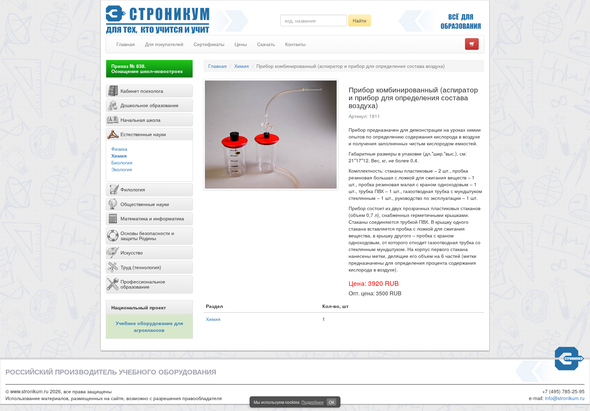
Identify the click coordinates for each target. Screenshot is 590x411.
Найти (359, 20)
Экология (121, 169)
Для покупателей (164, 44)
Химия (119, 155)
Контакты (295, 44)
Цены (241, 44)
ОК (331, 402)
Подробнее (312, 402)
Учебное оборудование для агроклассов (149, 326)
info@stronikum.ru (565, 398)
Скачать (266, 44)
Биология (121, 162)
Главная (125, 44)
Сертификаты (209, 44)
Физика (119, 148)
